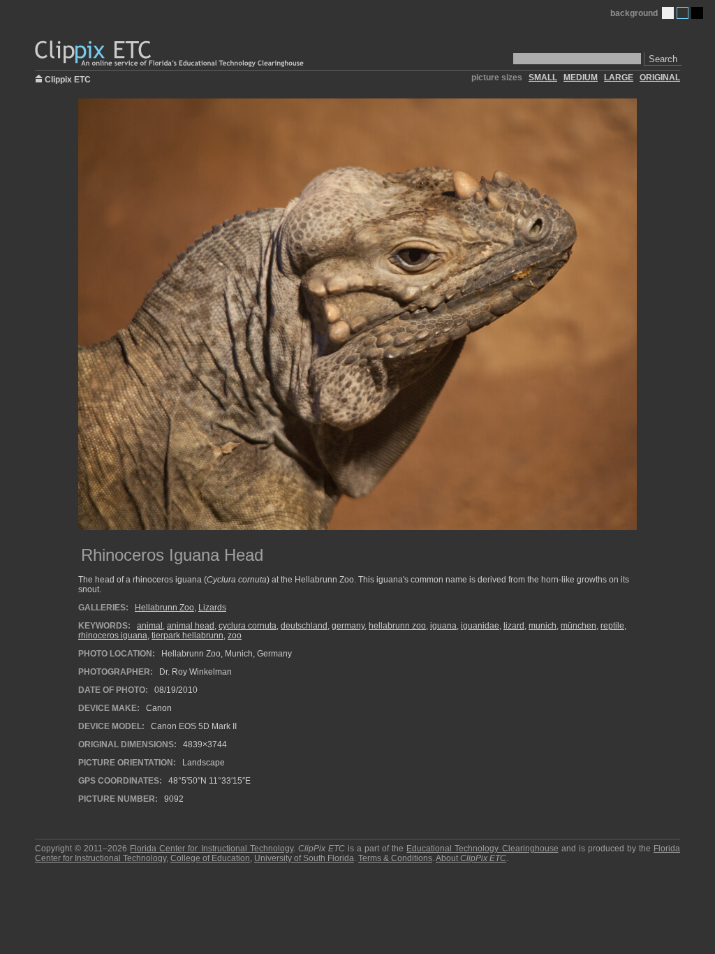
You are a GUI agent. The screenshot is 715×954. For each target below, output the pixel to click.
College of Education (210, 858)
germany (348, 626)
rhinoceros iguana (112, 635)
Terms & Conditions (395, 858)
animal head (190, 626)
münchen (578, 626)
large (618, 77)
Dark (697, 13)
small (543, 77)
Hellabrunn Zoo (164, 607)
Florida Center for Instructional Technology (211, 848)
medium (580, 77)
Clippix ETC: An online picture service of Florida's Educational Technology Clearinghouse (170, 54)
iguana (443, 626)
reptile (612, 626)
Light (668, 13)
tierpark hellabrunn (187, 635)
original (660, 77)
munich (542, 626)
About (471, 858)
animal (150, 626)
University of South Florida (304, 858)
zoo (235, 635)
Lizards (212, 607)
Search (663, 59)
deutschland (304, 626)
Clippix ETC (68, 78)
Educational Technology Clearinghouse (482, 848)
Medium (682, 13)
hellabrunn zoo (397, 626)
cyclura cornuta (248, 626)
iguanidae (480, 626)
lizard (513, 626)
